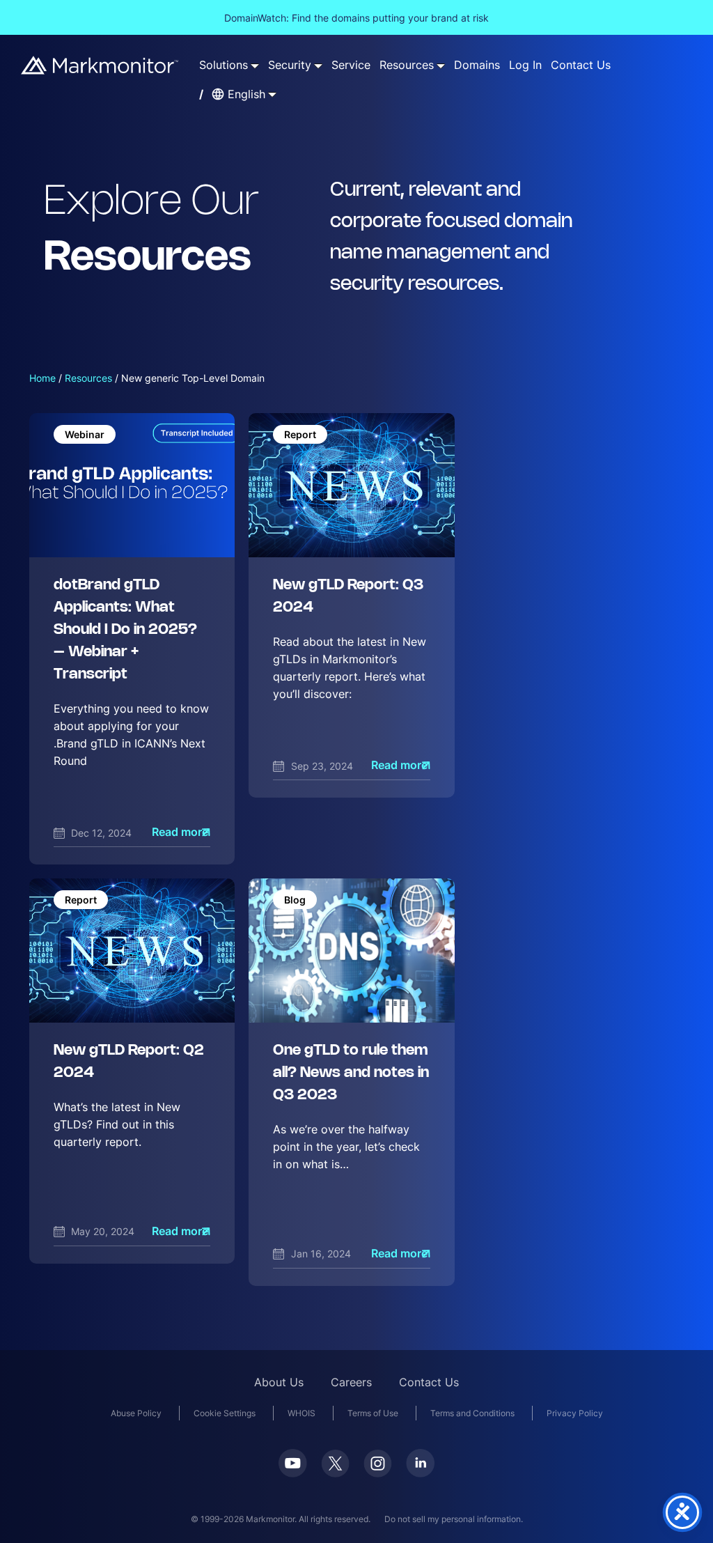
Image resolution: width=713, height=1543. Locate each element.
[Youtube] (293, 1463)
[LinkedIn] (420, 1463)
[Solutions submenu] (255, 65)
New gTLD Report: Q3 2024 (348, 596)
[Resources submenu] (441, 65)
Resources (88, 378)
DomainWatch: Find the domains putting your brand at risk (356, 18)
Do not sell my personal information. (453, 1519)
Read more (180, 832)
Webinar (84, 434)
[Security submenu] (318, 65)
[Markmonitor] (100, 65)
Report (300, 434)
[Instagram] (377, 1464)
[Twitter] (335, 1464)
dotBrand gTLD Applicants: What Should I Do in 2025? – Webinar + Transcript (125, 630)
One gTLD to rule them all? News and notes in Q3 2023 (351, 1073)
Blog (295, 900)
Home (42, 378)
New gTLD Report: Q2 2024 (129, 1062)
